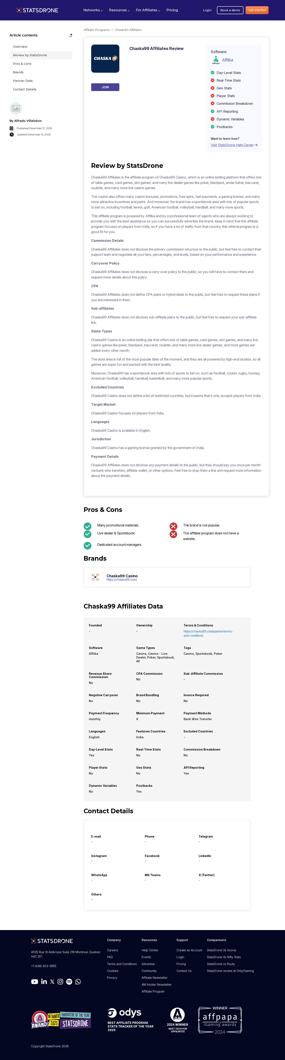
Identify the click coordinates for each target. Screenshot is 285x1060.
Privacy (112, 977)
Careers (112, 950)
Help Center (150, 950)
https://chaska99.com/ (122, 579)
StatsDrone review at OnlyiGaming (230, 971)
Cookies (112, 971)
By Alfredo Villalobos (26, 121)
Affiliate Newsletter (155, 977)
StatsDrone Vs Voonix (221, 950)
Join (105, 87)
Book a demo (230, 10)
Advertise (148, 964)
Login (207, 10)
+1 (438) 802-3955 (43, 966)
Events (146, 957)
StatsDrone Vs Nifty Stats (224, 957)
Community (149, 971)
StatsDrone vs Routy (221, 964)
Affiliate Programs (97, 30)
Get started (257, 10)
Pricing (181, 964)
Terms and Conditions (122, 964)
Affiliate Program (153, 991)
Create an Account (189, 950)
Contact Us (184, 971)
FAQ (110, 957)
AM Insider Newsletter (157, 984)
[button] (93, 10)
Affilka (227, 59)
